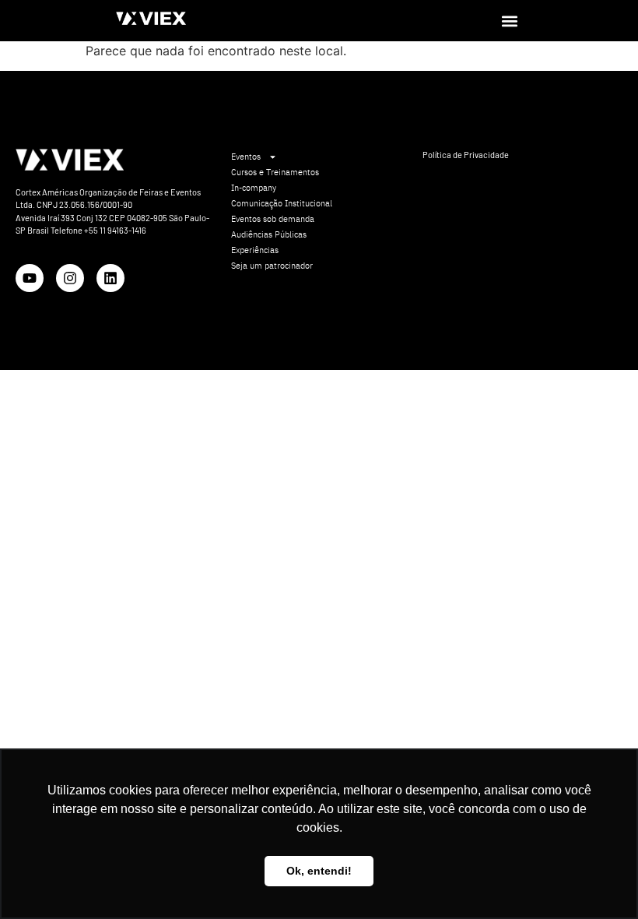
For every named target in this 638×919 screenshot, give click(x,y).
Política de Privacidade (465, 155)
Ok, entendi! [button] (319, 870)
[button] (509, 20)
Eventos (246, 156)
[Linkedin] (110, 278)
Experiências (255, 250)
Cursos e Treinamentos (275, 172)
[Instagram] (70, 278)
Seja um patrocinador (272, 265)
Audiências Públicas (269, 234)
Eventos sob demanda (272, 218)
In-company (253, 187)
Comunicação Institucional (281, 203)
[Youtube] (30, 278)
